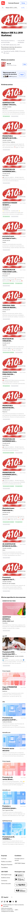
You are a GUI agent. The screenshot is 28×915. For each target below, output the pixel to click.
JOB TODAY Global (20, 863)
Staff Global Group (7, 820)
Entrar (23, 3)
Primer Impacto (6, 671)
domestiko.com (6, 732)
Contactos (4, 880)
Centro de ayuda (6, 883)
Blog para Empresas (6, 864)
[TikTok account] (2, 901)
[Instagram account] (4, 901)
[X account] (13, 901)
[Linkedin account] (16, 901)
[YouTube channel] (10, 901)
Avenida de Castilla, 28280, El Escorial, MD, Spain (14, 52)
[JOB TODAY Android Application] (20, 879)
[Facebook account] (7, 901)
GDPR (16, 909)
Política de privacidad (6, 908)
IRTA (3, 701)
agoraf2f (4, 636)
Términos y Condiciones (7, 909)
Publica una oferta (6, 861)
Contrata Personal (13, 3)
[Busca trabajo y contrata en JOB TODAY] (3, 3)
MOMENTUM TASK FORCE (9, 601)
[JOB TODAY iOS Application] (19, 875)
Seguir (22, 74)
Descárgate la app (6, 874)
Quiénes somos (5, 877)
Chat (24, 64)
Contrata (3, 858)
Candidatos (4, 867)
